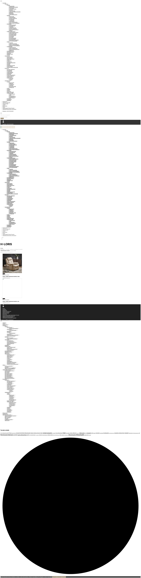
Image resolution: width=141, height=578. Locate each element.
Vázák (10, 94)
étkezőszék (80, 435)
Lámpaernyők (11, 87)
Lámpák (8, 81)
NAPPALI (8, 15)
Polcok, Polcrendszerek (13, 22)
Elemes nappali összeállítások (14, 23)
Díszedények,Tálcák (12, 96)
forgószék (53, 433)
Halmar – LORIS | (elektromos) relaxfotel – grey (11, 301)
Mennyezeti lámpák (12, 86)
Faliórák (8, 90)
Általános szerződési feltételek (8, 316)
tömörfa (40, 434)
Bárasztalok (11, 12)
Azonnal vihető (5, 103)
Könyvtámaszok (12, 95)
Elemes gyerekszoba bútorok (14, 49)
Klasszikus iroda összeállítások (14, 45)
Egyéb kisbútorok (10, 77)
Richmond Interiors (6, 435)
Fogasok (10, 79)
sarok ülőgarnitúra (22, 434)
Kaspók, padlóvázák (10, 92)
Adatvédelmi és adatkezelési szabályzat (9, 317)
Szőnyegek (9, 91)
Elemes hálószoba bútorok (13, 29)
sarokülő (15, 434)
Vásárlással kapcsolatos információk (9, 109)
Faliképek (8, 89)
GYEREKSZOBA (9, 46)
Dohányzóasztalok (12, 17)
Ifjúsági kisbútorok (12, 47)
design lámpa (34, 433)
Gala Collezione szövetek (7, 414)
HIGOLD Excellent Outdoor (13, 32)
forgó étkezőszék (59, 433)
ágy (60, 434)
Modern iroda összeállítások (14, 44)
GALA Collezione (10, 184)
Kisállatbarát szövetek (9, 419)
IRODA (8, 41)
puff (139, 433)
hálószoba (82, 433)
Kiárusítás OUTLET (6, 313)
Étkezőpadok (11, 13)
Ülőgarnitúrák (11, 16)
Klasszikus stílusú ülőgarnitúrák (12, 67)
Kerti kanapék (11, 36)
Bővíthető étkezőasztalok (13, 7)
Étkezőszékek (11, 8)
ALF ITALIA (9, 433)
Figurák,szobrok (12, 220)
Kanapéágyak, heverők (11, 65)
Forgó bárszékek (12, 10)
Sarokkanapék (9, 361)
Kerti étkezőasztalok (12, 38)
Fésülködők (11, 26)
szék (28, 434)
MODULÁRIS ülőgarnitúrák (11, 362)
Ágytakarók (9, 98)
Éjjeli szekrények (12, 25)
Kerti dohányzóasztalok (13, 40)
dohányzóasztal (47, 433)
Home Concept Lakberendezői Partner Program (11, 315)
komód (97, 433)
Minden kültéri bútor (12, 33)
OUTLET (8, 181)
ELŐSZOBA (7, 345)
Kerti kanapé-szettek (12, 34)
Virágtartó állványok (10, 202)
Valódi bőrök (7, 420)
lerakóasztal (106, 433)
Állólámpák (11, 83)
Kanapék (8, 64)
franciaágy (68, 433)
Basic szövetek (7, 417)
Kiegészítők (5, 379)
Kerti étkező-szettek (12, 35)
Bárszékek (11, 9)
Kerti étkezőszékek (12, 165)
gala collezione (73, 433)
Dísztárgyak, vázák (10, 93)
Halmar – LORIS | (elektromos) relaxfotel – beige (11, 276)
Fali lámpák (11, 85)
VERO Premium (9, 57)
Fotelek (8, 60)
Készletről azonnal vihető (7, 311)
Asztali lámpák (11, 82)
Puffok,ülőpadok (10, 66)
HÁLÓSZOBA (9, 150)
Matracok (10, 30)
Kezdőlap (2, 249)
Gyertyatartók (9, 99)
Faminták (6, 418)
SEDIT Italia (9, 53)
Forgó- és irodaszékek (13, 43)
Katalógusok (5, 101)
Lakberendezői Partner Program (8, 108)
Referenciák (5, 232)
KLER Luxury (9, 59)
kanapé (89, 433)
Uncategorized (5, 413)
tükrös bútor (50, 434)
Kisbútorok (7, 68)
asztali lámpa (14, 433)
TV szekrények (11, 20)
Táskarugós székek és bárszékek (14, 11)
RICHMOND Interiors (10, 51)
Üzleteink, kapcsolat (6, 102)
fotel (64, 433)
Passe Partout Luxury (10, 58)
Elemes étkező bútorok (13, 14)
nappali (126, 433)
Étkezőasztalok (11, 6)
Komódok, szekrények (13, 18)
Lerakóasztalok (11, 21)
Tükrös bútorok (9, 76)
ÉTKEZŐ (8, 5)
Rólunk (4, 107)
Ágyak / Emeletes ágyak (13, 48)
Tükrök (8, 88)
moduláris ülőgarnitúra (119, 433)
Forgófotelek (9, 61)
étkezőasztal (72, 435)
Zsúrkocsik (11, 78)
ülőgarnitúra (86, 434)
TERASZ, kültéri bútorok (11, 31)
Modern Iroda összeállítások (10, 368)
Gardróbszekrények (12, 27)
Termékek (4, 3)
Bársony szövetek (8, 416)
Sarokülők (8, 63)
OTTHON (6, 4)
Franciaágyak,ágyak (12, 24)
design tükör (40, 433)
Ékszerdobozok (12, 97)
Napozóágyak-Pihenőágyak (14, 39)
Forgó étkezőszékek (12, 135)
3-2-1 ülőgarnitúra (3, 433)
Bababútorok (11, 50)
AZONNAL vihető (10, 54)
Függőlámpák (11, 84)
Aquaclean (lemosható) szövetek (10, 415)
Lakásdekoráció (8, 80)
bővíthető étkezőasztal (25, 433)
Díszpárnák (9, 100)
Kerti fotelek (11, 37)
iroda (86, 433)
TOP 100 (4, 322)
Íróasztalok (11, 42)
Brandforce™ (11, 319)
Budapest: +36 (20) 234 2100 (8, 111)
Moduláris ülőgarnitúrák (11, 62)
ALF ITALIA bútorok (10, 52)
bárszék (18, 433)
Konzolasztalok (11, 19)
